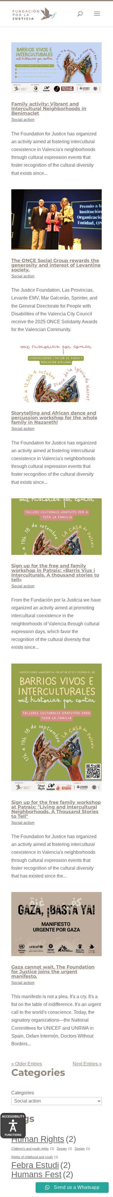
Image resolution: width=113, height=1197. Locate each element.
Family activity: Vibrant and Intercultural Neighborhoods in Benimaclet (48, 108)
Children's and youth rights (32, 1148)
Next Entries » (87, 1063)
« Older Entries (26, 1063)
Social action (22, 119)
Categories (22, 1092)
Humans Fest (42, 1174)
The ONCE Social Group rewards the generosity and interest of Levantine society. (56, 265)
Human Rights (43, 1139)
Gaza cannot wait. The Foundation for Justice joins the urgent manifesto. (52, 971)
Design (64, 1148)
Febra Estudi (41, 1165)
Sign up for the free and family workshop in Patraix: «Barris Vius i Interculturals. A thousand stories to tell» (55, 572)
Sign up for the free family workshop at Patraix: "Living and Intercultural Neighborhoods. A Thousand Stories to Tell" (56, 809)
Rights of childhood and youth (34, 1157)
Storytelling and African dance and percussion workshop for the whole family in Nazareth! (54, 417)
